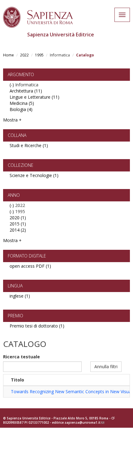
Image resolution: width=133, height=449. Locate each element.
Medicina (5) (22, 103)
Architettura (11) (26, 91)
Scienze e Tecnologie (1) (34, 175)
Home (8, 55)
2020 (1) (18, 217)
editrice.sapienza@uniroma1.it (78, 422)
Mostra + (12, 120)
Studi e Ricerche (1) (29, 145)
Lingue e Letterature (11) (34, 97)
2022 (24, 55)
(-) (12, 85)
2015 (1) (18, 224)
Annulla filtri (106, 366)
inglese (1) (20, 296)
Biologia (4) (21, 109)
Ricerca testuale (21, 357)
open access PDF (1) (30, 266)
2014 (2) (18, 230)
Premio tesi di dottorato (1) (37, 326)
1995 (39, 55)
